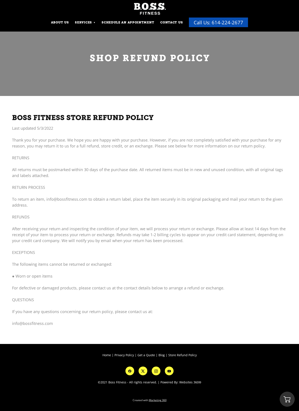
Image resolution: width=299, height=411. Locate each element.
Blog (161, 355)
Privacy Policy (124, 355)
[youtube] (169, 371)
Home (107, 355)
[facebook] (129, 371)
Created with (150, 400)
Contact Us (171, 22)
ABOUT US (60, 22)
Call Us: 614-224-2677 (218, 22)
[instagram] (156, 371)
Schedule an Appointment (128, 22)
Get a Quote (146, 355)
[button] (287, 399)
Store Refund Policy (182, 355)
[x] (143, 371)
